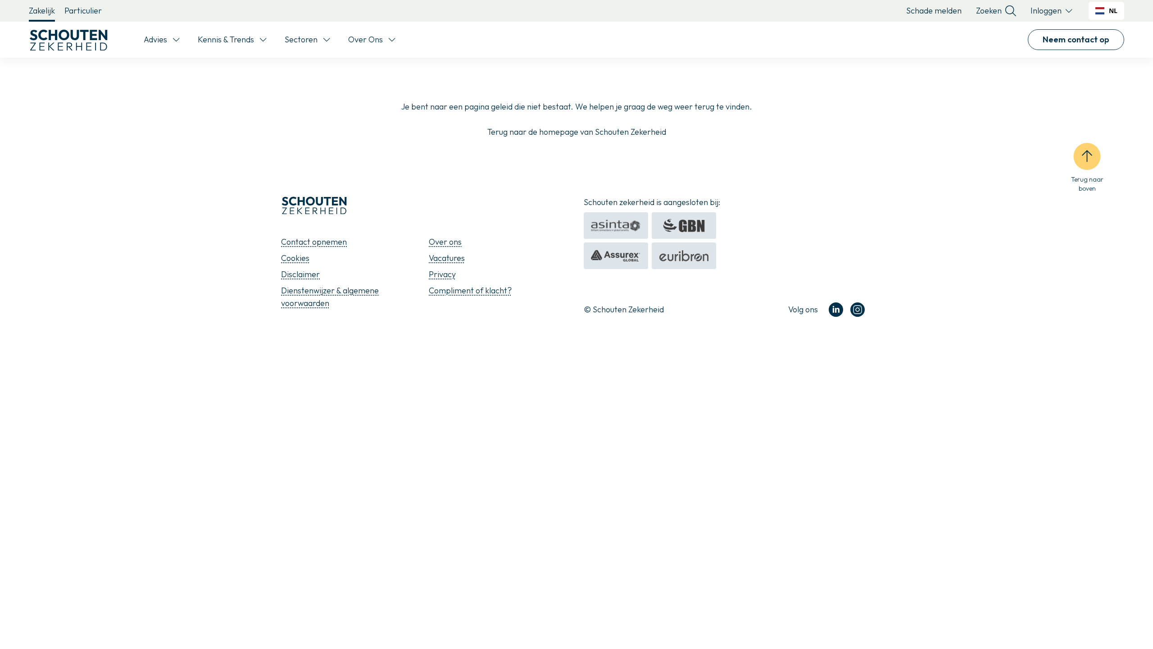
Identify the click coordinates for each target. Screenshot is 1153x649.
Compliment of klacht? (470, 290)
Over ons (445, 242)
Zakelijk (42, 10)
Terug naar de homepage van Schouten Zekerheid (576, 132)
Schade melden (934, 10)
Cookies (295, 258)
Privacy (442, 274)
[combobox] (1106, 11)
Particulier (83, 10)
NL (1113, 10)
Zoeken (989, 10)
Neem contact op (1076, 39)
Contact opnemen (314, 242)
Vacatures (447, 258)
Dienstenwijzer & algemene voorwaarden (330, 296)
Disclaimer (300, 274)
